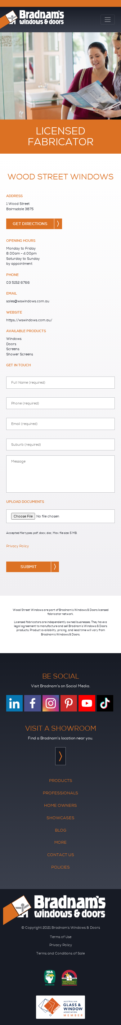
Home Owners (60, 805)
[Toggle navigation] (108, 20)
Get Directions (30, 223)
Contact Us (60, 854)
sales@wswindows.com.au (27, 301)
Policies (60, 867)
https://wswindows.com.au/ (29, 320)
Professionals (60, 793)
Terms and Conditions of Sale (60, 953)
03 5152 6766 (18, 282)
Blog (60, 830)
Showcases (60, 817)
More (60, 842)
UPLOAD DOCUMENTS (25, 501)
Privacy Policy (17, 546)
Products (60, 780)
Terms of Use (60, 937)
